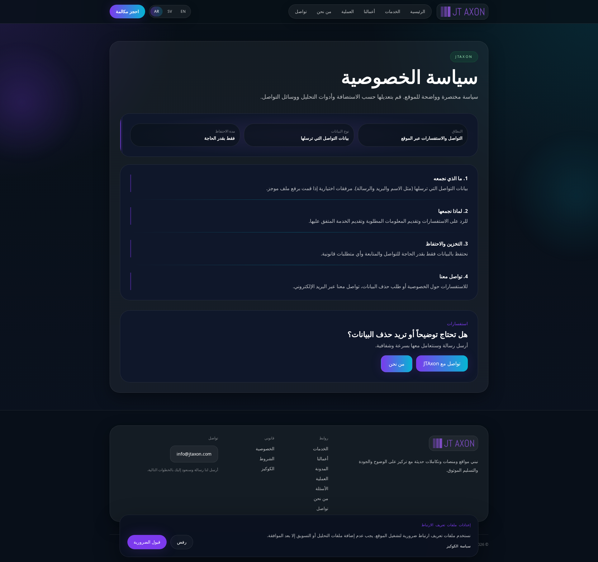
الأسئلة (322, 488)
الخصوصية (265, 449)
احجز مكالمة (127, 11)
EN (183, 11)
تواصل (301, 11)
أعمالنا (369, 11)
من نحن (324, 11)
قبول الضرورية (147, 542)
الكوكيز (267, 468)
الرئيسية (417, 11)
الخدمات (392, 11)
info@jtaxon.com (194, 454)
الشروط (266, 458)
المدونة (321, 468)
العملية (347, 11)
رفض (182, 542)
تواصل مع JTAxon (442, 363)
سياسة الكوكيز (459, 546)
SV (170, 11)
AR (156, 11)
